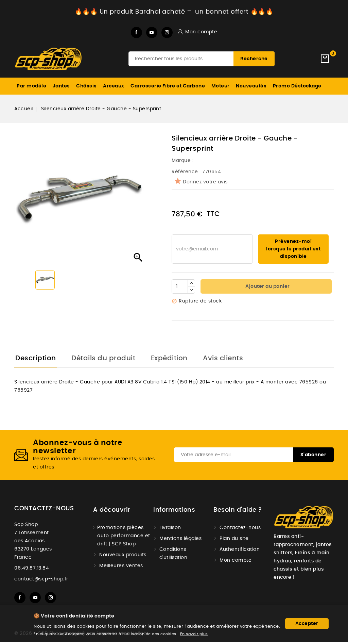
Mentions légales (180, 538)
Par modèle (31, 86)
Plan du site (234, 538)
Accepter (306, 623)
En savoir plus (194, 634)
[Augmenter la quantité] (191, 283)
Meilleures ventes (121, 565)
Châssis (86, 86)
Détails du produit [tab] (103, 358)
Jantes (61, 86)
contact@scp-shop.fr (41, 579)
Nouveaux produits (122, 555)
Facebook (136, 32)
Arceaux (113, 86)
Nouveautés (251, 86)
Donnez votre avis (205, 182)
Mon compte (235, 560)
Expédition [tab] (169, 358)
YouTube (151, 32)
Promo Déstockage (297, 86)
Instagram (167, 32)
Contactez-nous (44, 509)
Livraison (170, 527)
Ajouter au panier (267, 286)
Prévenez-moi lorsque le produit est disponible (293, 249)
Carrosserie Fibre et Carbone (167, 86)
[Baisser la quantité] (191, 290)
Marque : (183, 160)
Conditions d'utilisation (173, 553)
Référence (185, 171)
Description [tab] (35, 358)
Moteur (220, 86)
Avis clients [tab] (223, 358)
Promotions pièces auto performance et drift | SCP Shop (123, 535)
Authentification (240, 549)
